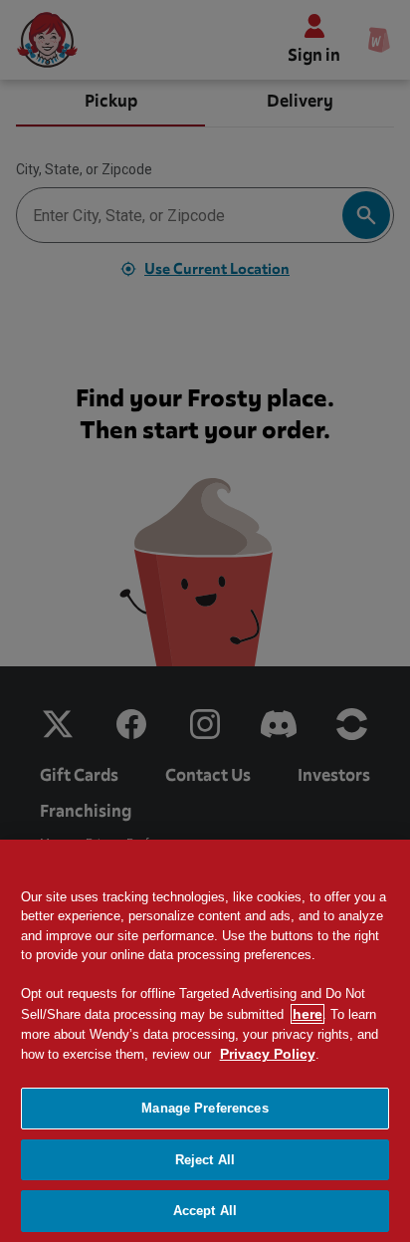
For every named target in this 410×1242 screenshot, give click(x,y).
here (307, 1014)
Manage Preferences (204, 1108)
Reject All (205, 1159)
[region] (205, 1041)
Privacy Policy (267, 1054)
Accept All (205, 1210)
